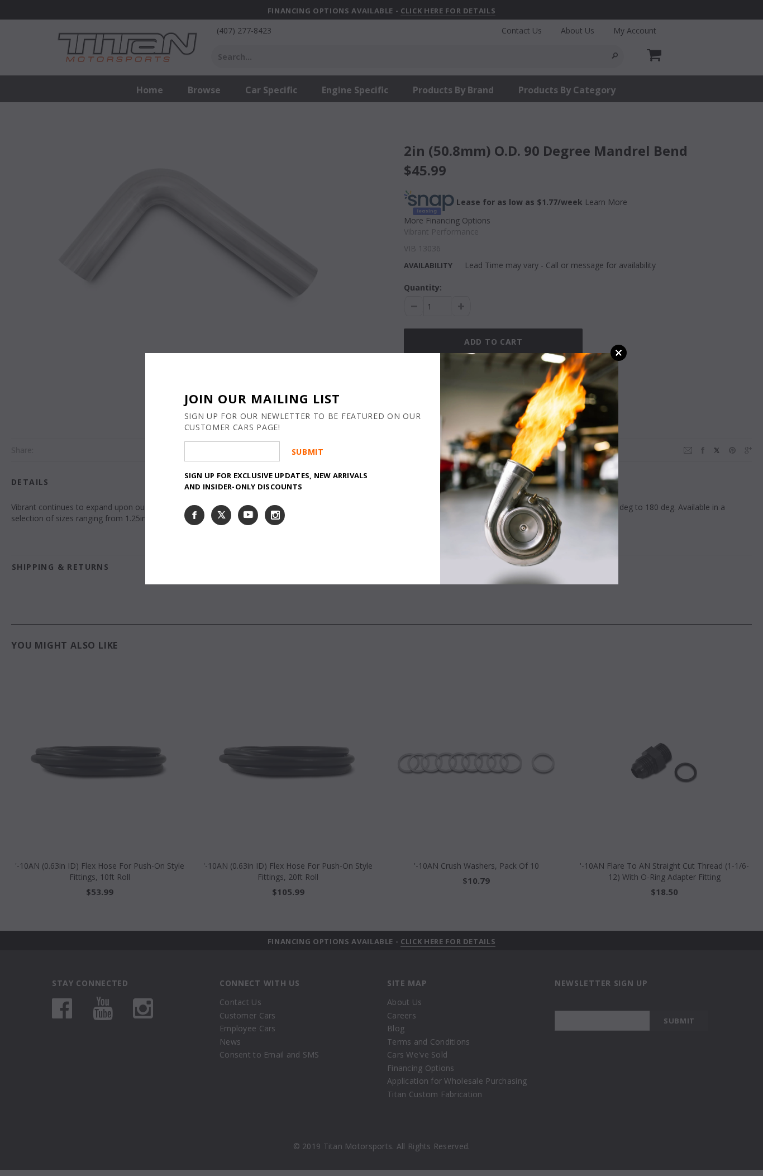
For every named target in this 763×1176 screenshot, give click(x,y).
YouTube (248, 515)
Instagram (275, 515)
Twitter (221, 515)
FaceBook (194, 515)
